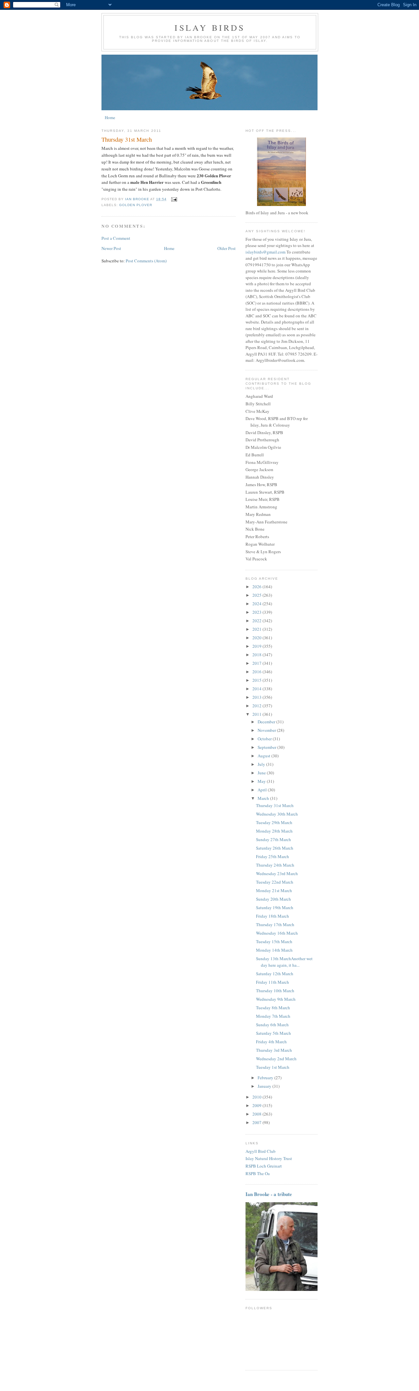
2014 (257, 689)
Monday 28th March (274, 831)
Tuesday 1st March (272, 1067)
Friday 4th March (271, 1042)
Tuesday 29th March (274, 822)
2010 (257, 1097)
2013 (257, 697)
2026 (257, 587)
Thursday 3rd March (274, 1050)
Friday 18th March (272, 916)
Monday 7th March (273, 1016)
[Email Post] (173, 199)
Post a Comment (115, 238)
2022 (257, 621)
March (264, 798)
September (267, 747)
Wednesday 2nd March (276, 1059)
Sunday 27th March (273, 839)
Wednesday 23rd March (277, 873)
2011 (257, 714)
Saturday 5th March (273, 1033)
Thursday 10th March (275, 991)
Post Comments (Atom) (146, 261)
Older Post (226, 248)
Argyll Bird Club (261, 1151)
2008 (257, 1114)
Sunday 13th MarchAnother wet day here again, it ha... (284, 962)
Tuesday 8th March (273, 1008)
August (264, 756)
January (265, 1086)
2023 (257, 612)
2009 (257, 1105)
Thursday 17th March (275, 924)
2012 (257, 706)
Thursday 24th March (275, 865)
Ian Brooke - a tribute (269, 1194)
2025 (257, 595)
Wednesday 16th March (277, 933)
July (262, 764)
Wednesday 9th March (276, 999)
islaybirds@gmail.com (265, 252)
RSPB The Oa (258, 1173)
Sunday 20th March (273, 899)
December (267, 722)
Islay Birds (209, 27)
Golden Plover (135, 205)
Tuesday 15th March (274, 941)
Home (110, 117)
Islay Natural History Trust (269, 1158)
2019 (257, 646)
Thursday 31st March (275, 805)
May (262, 781)
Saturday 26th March (274, 848)
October (265, 739)
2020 (257, 638)
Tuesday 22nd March (274, 882)
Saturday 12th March (274, 974)
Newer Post (111, 248)
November (267, 730)
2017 (257, 663)
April (263, 790)
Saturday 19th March (274, 907)
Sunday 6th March (272, 1025)
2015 (257, 680)
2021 (257, 629)
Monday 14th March (274, 950)
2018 (257, 655)
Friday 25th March (272, 856)
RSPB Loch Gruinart (264, 1166)
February (266, 1078)
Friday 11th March (272, 982)
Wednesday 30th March (277, 814)
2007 (257, 1122)
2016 (257, 672)
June (262, 773)
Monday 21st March (274, 890)
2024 (257, 604)
